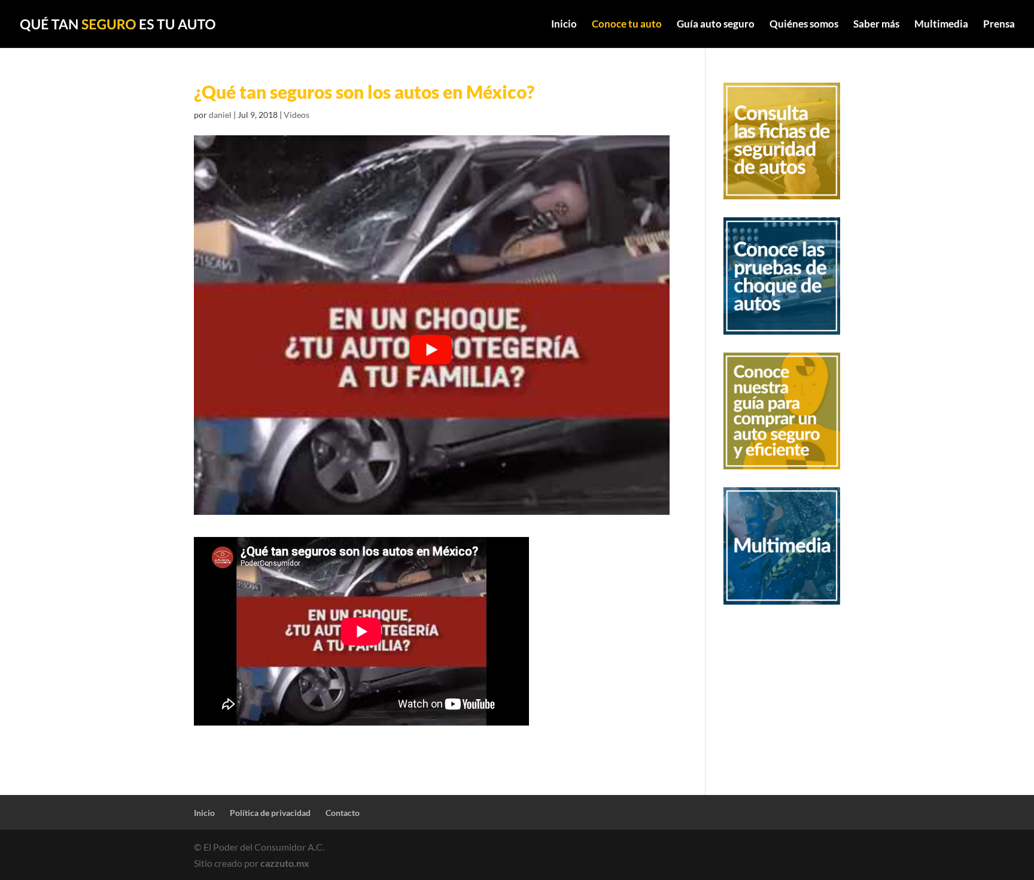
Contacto (343, 813)
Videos (296, 115)
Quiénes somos (804, 25)
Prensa (999, 25)
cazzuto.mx (284, 863)
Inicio (564, 25)
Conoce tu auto (627, 25)
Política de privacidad (270, 813)
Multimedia (941, 25)
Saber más (876, 25)
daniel (220, 115)
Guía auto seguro (716, 25)
